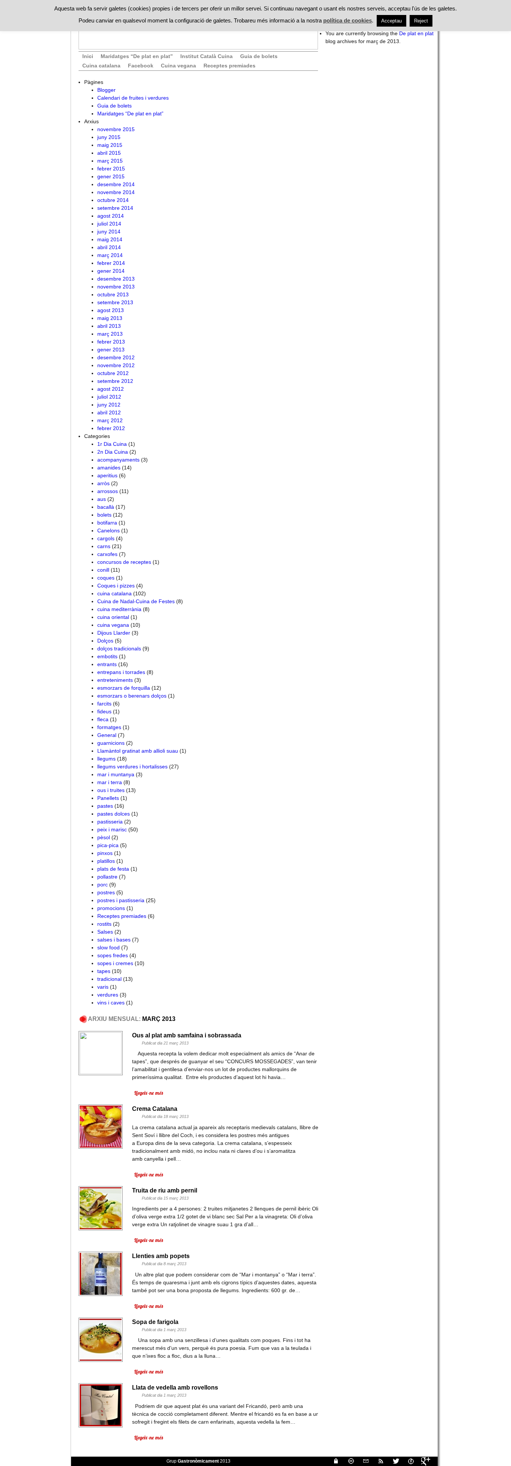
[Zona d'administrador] (332, 1461)
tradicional (109, 979)
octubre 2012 (113, 373)
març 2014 (110, 255)
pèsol (103, 837)
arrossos (107, 491)
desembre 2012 (116, 357)
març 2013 (110, 334)
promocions (111, 908)
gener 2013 (111, 350)
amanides (108, 468)
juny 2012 (108, 405)
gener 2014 (111, 271)
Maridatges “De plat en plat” (137, 56)
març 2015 (110, 161)
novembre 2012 (116, 365)
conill (103, 570)
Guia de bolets (259, 56)
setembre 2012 (115, 381)
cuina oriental (113, 617)
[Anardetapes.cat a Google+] (422, 1461)
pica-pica (108, 845)
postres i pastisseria (120, 900)
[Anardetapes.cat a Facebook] (407, 1461)
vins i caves (111, 1003)
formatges (109, 727)
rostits (104, 924)
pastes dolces (113, 814)
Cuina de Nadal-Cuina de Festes (136, 601)
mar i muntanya (115, 774)
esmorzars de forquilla (123, 688)
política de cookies (347, 20)
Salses (105, 932)
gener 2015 (111, 176)
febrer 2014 (111, 263)
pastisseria (110, 822)
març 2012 (110, 420)
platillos (106, 861)
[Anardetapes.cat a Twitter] (392, 1461)
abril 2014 (109, 247)
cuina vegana (113, 625)
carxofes (107, 554)
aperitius (107, 475)
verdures (107, 995)
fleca (102, 719)
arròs (103, 483)
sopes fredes (112, 955)
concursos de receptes (124, 562)
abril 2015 (109, 153)
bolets (104, 515)
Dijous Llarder (113, 633)
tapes (103, 971)
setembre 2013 (115, 302)
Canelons (108, 530)
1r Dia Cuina (112, 444)
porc (102, 885)
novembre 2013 (116, 287)
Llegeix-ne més (148, 1092)
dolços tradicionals (119, 649)
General (106, 735)
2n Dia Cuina (112, 452)
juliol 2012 (109, 397)
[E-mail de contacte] (362, 1461)
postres (106, 892)
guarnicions (111, 743)
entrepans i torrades (121, 672)
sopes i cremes (115, 963)
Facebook (140, 66)
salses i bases (114, 940)
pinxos (105, 853)
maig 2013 (109, 318)
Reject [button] (421, 21)
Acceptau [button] (391, 21)
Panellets (108, 798)
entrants (107, 664)
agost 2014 (110, 216)
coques (105, 578)
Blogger (106, 90)
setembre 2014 (115, 208)
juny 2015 (108, 137)
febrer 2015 (111, 169)
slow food (108, 947)
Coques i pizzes (116, 586)
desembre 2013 (116, 279)
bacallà (105, 507)
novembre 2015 (116, 129)
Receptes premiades (230, 66)
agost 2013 (110, 310)
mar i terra (109, 782)
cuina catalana (114, 593)
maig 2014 (109, 239)
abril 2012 (109, 412)
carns (103, 546)
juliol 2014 (109, 224)
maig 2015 (109, 145)
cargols (105, 538)
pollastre (107, 877)
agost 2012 (110, 389)
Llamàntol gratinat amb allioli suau (137, 751)
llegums (106, 759)
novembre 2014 (116, 192)
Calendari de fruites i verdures (133, 98)
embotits (107, 656)
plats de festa (113, 869)
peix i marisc (112, 829)
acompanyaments (118, 460)
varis (102, 987)
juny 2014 (108, 232)
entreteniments (115, 680)
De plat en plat (416, 33)
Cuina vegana (178, 66)
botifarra (107, 523)
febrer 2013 (111, 342)
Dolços (105, 641)
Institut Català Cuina (206, 56)
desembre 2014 (116, 184)
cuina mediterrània (119, 609)
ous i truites (111, 790)
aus (101, 499)
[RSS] (377, 1461)
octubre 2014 (113, 200)
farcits (104, 704)
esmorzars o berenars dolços (131, 696)
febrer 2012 (111, 428)
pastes (105, 806)
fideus (104, 711)
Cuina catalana (101, 66)
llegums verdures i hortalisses (132, 767)
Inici (87, 56)
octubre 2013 (113, 294)
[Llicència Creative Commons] (347, 1461)
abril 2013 (109, 326)
